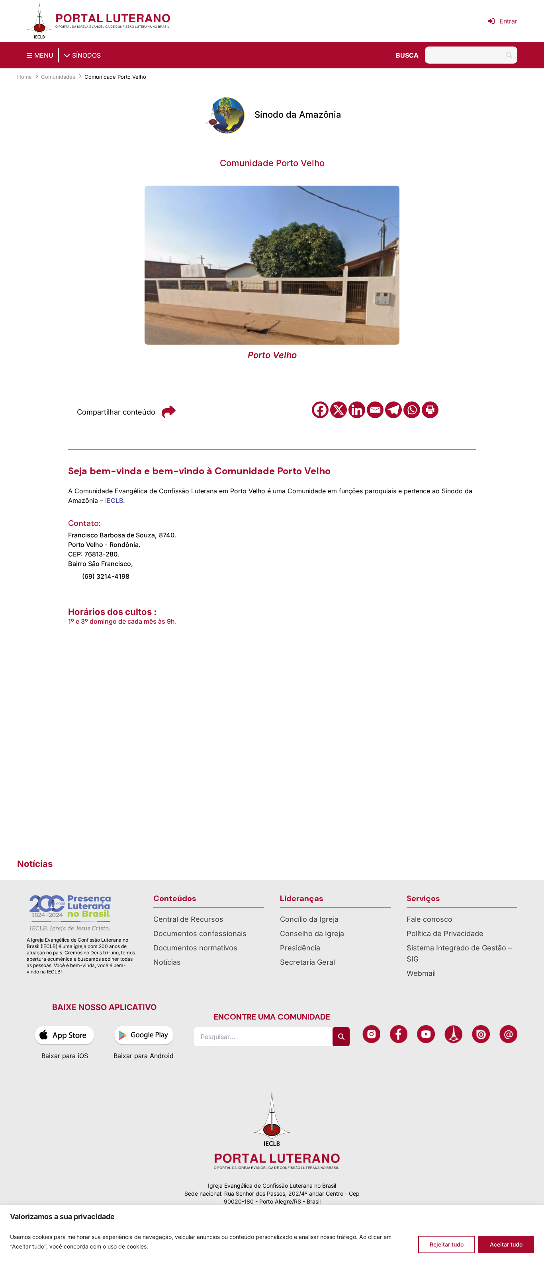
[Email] (375, 409)
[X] (338, 409)
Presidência (300, 948)
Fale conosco (429, 919)
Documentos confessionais (200, 933)
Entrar (508, 21)
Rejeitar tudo (447, 1244)
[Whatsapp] (411, 409)
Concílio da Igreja (309, 919)
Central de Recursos (188, 919)
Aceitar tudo (506, 1244)
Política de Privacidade (445, 933)
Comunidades (58, 77)
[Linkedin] (356, 409)
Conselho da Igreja (312, 933)
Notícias (167, 962)
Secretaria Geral (307, 962)
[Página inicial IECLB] (39, 21)
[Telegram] (393, 409)
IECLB (114, 500)
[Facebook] (320, 409)
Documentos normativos (195, 948)
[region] (272, 1234)
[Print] (430, 409)
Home (24, 77)
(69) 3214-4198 (105, 576)
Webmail (421, 973)
